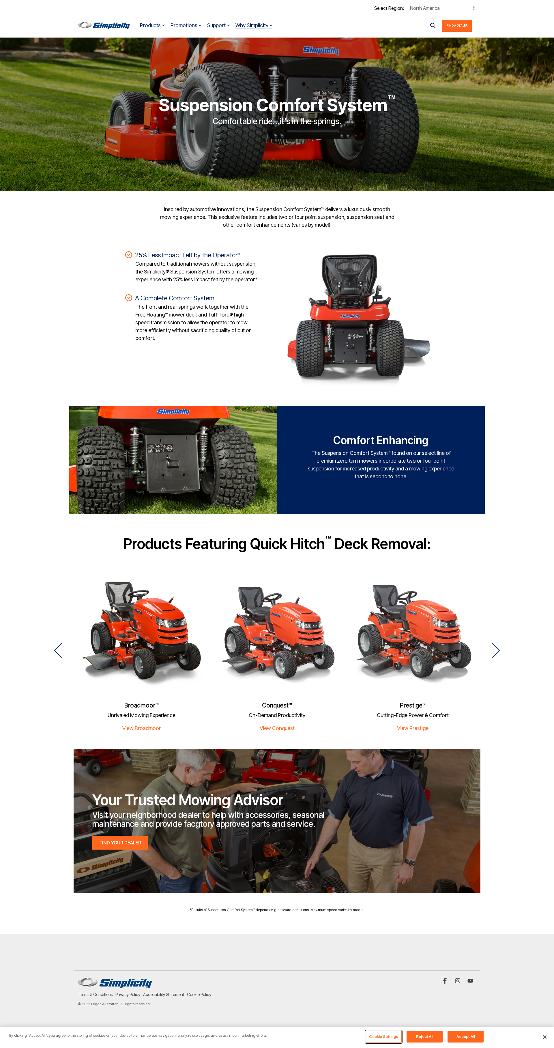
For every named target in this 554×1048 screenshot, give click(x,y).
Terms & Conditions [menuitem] (95, 994)
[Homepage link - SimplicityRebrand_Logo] (115, 985)
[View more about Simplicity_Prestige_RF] (412, 634)
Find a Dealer (457, 25)
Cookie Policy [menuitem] (199, 994)
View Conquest (277, 728)
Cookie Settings (383, 1036)
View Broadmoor (141, 728)
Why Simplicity (251, 25)
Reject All (424, 1036)
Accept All (465, 1036)
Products (150, 25)
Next (492, 650)
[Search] (433, 26)
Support (216, 25)
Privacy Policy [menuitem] (127, 994)
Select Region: (389, 8)
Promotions (184, 25)
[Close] (544, 1037)
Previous (61, 650)
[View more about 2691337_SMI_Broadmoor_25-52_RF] (141, 634)
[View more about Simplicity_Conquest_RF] (277, 634)
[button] (445, 981)
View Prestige (412, 728)
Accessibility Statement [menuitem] (163, 994)
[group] (141, 654)
